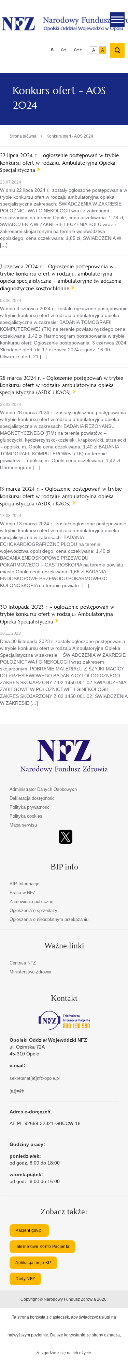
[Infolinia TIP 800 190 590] (64, 1020)
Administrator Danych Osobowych (43, 789)
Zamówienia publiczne (31, 901)
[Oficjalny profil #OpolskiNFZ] (65, 837)
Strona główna (23, 136)
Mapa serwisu (23, 825)
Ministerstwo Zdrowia (30, 971)
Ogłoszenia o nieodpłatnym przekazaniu (49, 919)
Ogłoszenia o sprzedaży (33, 910)
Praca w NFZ (22, 892)
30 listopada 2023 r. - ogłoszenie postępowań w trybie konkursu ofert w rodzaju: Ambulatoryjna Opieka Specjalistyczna (57, 614)
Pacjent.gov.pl (29, 1230)
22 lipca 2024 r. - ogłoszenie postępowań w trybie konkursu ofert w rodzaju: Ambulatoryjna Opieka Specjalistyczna (59, 162)
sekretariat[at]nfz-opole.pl (35, 1078)
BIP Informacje (24, 883)
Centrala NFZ (23, 963)
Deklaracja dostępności (33, 798)
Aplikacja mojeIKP (33, 1262)
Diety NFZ (25, 1278)
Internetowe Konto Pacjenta (42, 1246)
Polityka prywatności (30, 807)
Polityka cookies (26, 816)
